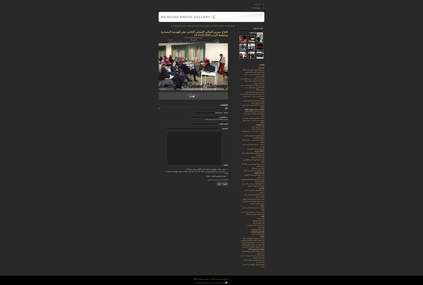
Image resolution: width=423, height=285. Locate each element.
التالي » (170, 40)
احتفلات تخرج (259, 151)
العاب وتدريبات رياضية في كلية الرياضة (252, 212)
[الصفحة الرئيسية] (214, 18)
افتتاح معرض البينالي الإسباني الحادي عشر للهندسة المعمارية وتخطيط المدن (194, 26)
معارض (221, 26)
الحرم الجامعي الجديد (257, 127)
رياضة (262, 205)
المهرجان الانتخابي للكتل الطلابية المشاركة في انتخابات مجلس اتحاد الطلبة (253, 114)
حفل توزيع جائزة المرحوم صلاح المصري (252, 94)
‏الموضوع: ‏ (225, 128)
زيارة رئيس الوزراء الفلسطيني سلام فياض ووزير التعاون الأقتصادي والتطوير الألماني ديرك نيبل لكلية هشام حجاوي (252, 240)
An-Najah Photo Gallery (186, 17)
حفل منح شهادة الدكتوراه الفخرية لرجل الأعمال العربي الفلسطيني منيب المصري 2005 (252, 87)
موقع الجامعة (255, 8)
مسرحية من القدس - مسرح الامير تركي (252, 79)
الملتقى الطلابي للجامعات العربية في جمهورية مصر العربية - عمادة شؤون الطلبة (253, 120)
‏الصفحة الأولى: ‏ (223, 124)
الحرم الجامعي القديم (257, 129)
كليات (262, 216)
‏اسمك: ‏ (225, 112)
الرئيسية (257, 4)
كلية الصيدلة (260, 218)
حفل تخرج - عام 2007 (257, 157)
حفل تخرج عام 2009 (258, 168)
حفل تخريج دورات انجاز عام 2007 (254, 171)
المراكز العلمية (259, 173)
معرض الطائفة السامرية (257, 203)
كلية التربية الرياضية (258, 223)
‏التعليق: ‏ (225, 165)
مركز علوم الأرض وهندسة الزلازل (254, 175)
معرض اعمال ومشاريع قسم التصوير (253, 201)
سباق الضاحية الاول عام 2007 (255, 214)
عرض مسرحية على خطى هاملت (254, 92)
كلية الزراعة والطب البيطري (255, 225)
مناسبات (261, 68)
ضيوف (262, 236)
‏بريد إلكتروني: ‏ (223, 117)
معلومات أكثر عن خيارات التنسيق (218, 180)
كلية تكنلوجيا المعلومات (257, 229)
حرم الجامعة (260, 125)
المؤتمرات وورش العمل (256, 249)
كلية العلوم (261, 227)
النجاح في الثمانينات (257, 232)
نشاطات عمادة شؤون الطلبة (254, 109)
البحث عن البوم (258, 28)
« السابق (216, 40)
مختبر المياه (260, 177)
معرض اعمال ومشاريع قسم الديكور (253, 199)
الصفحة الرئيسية (230, 26)
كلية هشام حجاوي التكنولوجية (255, 149)
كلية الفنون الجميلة (258, 221)
